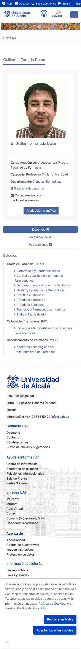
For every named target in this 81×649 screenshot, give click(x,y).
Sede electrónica (45, 3)
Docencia (39, 229)
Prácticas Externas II (31, 299)
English (66, 3)
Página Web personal (29, 188)
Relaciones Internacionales (25, 473)
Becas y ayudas (17, 575)
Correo (11, 513)
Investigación (39, 237)
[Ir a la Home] (17, 12)
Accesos (24, 3)
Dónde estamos (17, 442)
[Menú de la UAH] (74, 14)
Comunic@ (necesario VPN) (26, 518)
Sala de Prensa (16, 478)
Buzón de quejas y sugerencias (28, 447)
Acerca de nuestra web (22, 545)
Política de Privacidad (32, 608)
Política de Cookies (52, 603)
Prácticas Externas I (31, 295)
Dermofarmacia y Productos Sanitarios (44, 285)
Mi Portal (12, 499)
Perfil (9, 3)
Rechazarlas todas (60, 619)
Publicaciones (39, 244)
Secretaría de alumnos (22, 468)
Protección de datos (20, 554)
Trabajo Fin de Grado (31, 314)
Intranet (11, 504)
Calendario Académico (22, 523)
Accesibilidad (15, 540)
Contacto (12, 437)
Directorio (13, 432)
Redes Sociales (17, 483)
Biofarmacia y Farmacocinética (38, 271)
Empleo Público (17, 570)
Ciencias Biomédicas (47, 181)
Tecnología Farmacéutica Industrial (41, 309)
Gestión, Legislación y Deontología (41, 290)
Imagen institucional (20, 549)
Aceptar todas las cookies (55, 630)
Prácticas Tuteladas (30, 304)
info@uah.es (60, 416)
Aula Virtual (14, 508)
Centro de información (22, 464)
